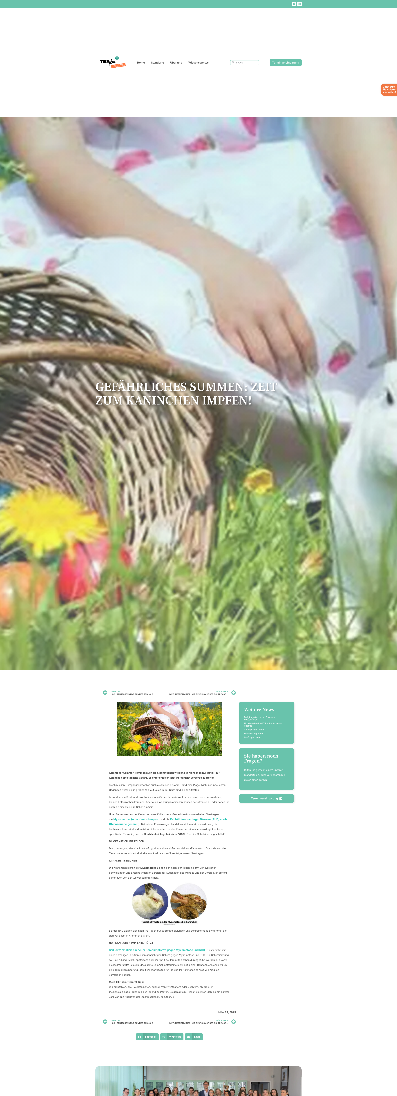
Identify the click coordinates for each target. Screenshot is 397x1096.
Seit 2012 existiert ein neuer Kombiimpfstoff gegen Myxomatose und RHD (157, 950)
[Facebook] (294, 4)
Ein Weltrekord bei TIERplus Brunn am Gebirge (263, 724)
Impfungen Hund (252, 737)
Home (141, 62)
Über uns (176, 62)
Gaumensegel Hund (254, 729)
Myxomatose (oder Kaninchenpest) (136, 819)
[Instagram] (299, 4)
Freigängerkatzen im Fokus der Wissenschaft (260, 718)
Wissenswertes (198, 62)
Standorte (157, 62)
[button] (147, 1036)
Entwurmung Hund (253, 733)
